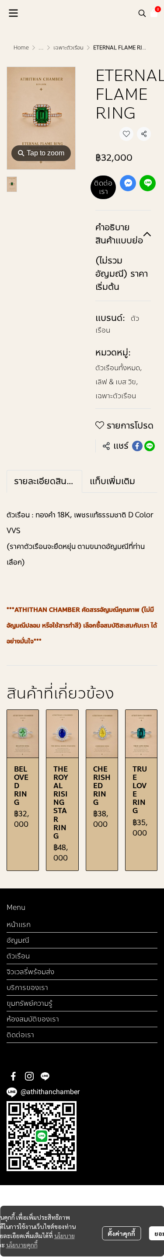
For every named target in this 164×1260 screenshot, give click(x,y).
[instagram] (29, 1076)
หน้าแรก (19, 924)
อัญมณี (18, 940)
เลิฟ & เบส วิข (116, 382)
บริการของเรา (27, 987)
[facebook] (14, 1076)
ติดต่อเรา (103, 187)
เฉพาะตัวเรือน (68, 48)
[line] (45, 1076)
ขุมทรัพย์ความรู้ (29, 1003)
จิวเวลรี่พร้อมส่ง (30, 971)
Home (21, 48)
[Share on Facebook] (137, 446)
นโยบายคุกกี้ (22, 1245)
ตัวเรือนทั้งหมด (118, 368)
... (41, 48)
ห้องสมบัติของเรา (33, 1019)
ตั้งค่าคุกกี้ (121, 1233)
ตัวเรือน (18, 956)
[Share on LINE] (149, 446)
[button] (142, 13)
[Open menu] (13, 13)
